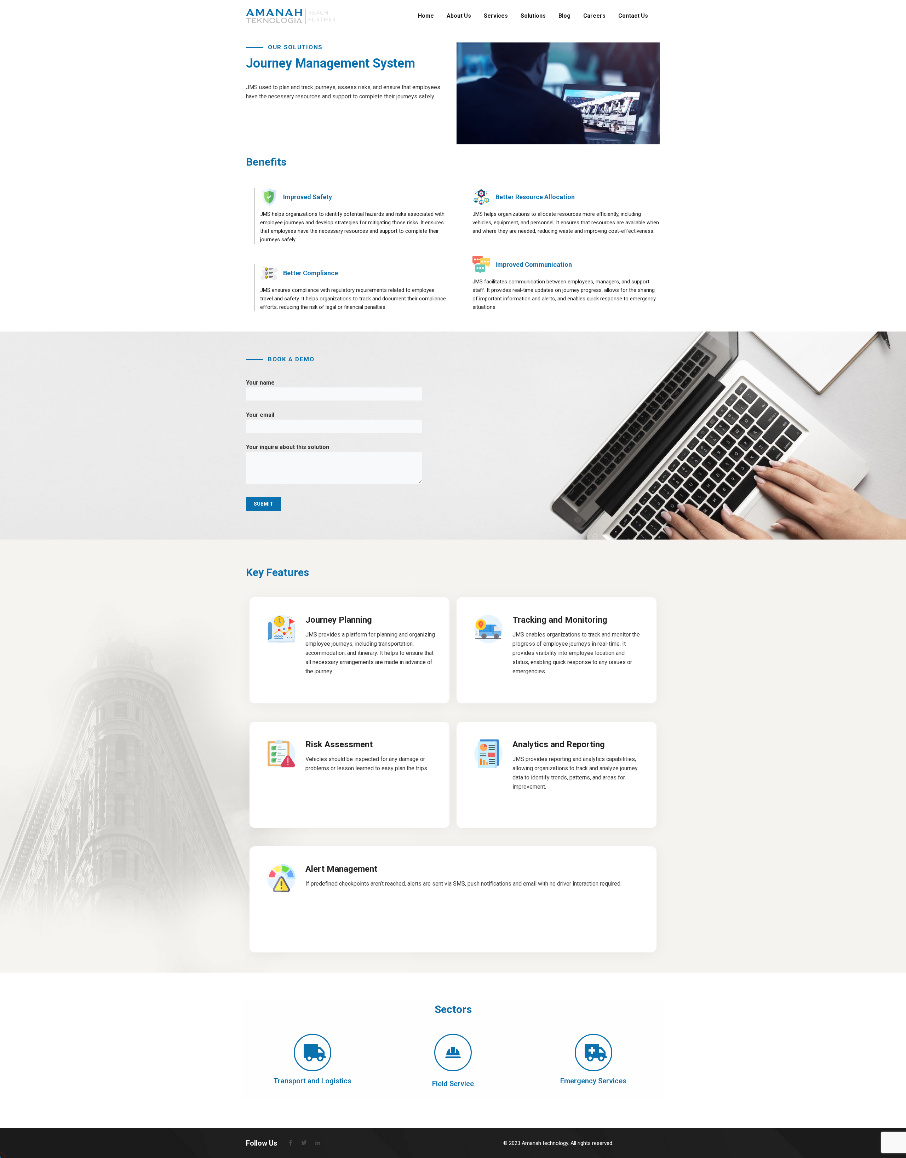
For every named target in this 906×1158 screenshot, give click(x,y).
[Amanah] (291, 16)
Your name (260, 382)
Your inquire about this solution (287, 447)
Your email (260, 414)
